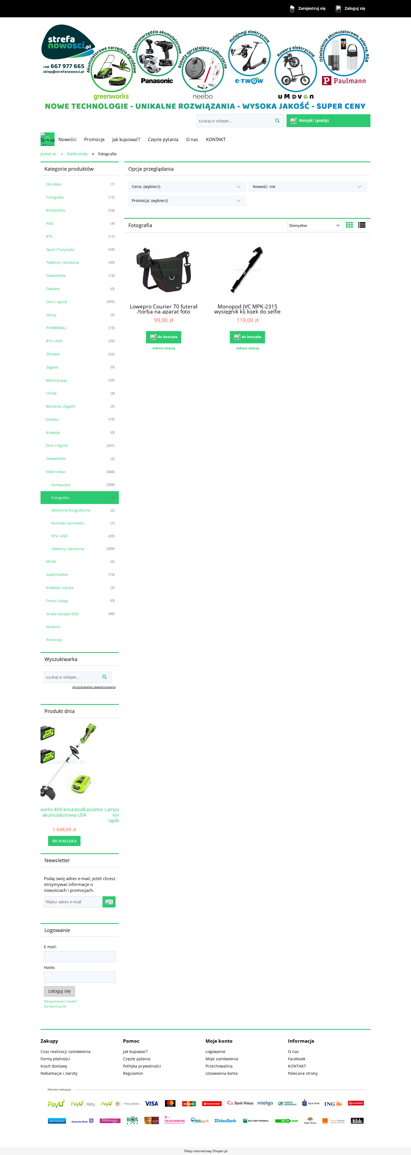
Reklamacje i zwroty (59, 1073)
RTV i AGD (54, 340)
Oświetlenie (55, 275)
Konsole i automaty (67, 523)
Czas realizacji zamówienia (66, 1051)
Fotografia (54, 197)
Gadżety (53, 288)
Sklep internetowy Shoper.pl (205, 1151)
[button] (163, 348)
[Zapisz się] (109, 901)
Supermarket (57, 574)
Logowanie (215, 1051)
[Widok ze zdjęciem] (349, 225)
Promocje (54, 639)
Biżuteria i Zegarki (60, 406)
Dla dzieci (54, 184)
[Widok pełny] (361, 225)
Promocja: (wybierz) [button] (150, 200)
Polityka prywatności (142, 1066)
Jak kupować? (135, 1051)
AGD (49, 223)
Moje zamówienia (222, 1058)
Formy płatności (55, 1058)
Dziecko (52, 419)
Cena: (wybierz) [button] (146, 186)
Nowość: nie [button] (264, 186)
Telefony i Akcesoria (62, 262)
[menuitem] (67, 139)
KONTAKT (297, 1066)
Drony (51, 314)
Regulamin (133, 1073)
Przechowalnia (219, 1066)
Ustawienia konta (222, 1073)
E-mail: (50, 946)
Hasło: (49, 967)
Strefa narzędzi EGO (62, 613)
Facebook (296, 1058)
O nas (293, 1051)
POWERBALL (56, 327)
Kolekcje (53, 432)
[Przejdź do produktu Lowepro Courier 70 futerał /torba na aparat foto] (163, 271)
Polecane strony (303, 1073)
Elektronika (55, 471)
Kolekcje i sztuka (59, 587)
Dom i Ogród (56, 445)
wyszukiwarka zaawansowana (93, 687)
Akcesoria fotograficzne (70, 510)
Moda (51, 561)
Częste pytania (136, 1058)
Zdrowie (53, 354)
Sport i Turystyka (60, 249)
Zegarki (52, 367)
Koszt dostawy (54, 1066)
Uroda (51, 393)
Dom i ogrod (56, 301)
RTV (49, 236)
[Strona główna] (205, 66)
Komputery (55, 210)
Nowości (53, 626)
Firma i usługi (57, 600)
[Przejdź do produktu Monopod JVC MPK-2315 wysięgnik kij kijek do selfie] (247, 271)
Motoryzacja (56, 380)
